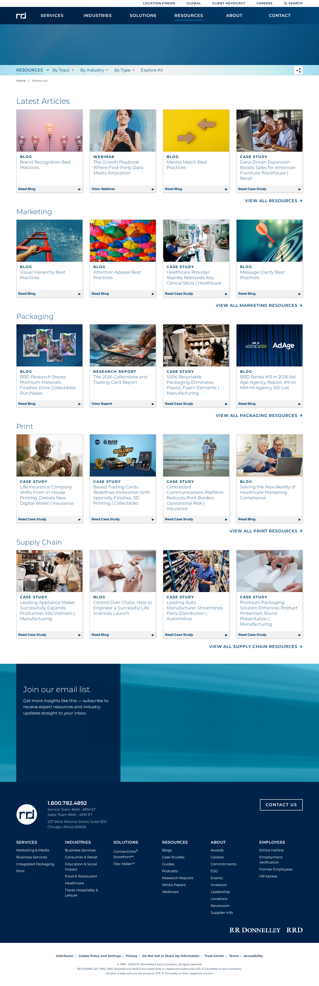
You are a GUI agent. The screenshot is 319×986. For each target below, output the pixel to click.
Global (194, 3)
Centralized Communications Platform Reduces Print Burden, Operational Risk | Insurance (195, 497)
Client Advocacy (228, 3)
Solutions (125, 842)
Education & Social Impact (81, 866)
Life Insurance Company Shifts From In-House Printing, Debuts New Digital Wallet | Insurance (47, 495)
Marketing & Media (32, 850)
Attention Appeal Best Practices (117, 275)
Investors (219, 885)
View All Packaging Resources (257, 415)
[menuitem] (52, 17)
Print (20, 871)
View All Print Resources (264, 531)
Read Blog (50, 189)
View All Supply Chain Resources (253, 646)
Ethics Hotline (271, 850)
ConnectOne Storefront (125, 854)
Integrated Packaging (35, 864)
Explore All (152, 70)
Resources (29, 70)
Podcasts (170, 871)
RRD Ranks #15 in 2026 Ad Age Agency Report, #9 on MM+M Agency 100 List (268, 382)
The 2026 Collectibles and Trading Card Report (120, 379)
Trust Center (214, 956)
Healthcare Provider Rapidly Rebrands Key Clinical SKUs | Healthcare (194, 278)
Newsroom (220, 906)
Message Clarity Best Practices (262, 275)
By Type (122, 70)
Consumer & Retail (81, 857)
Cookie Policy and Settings (100, 956)
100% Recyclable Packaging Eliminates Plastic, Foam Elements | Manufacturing (193, 385)
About (218, 842)
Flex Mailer (124, 864)
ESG (214, 871)
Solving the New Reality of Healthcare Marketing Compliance (267, 492)
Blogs (167, 850)
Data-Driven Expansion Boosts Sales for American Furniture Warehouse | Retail (268, 170)
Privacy (131, 956)
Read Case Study (270, 189)
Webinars (170, 892)
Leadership (220, 892)
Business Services (31, 857)
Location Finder (159, 3)
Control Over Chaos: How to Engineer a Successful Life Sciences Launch (122, 608)
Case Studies (173, 857)
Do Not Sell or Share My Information (170, 956)
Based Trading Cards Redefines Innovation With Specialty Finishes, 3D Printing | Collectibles (121, 495)
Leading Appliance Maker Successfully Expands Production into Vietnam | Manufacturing (47, 610)
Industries (78, 842)
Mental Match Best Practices (187, 164)
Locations (219, 899)
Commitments (224, 864)
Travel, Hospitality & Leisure (81, 892)
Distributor (65, 956)
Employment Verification (271, 859)
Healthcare (74, 883)
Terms (234, 956)
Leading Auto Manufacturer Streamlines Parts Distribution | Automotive (195, 610)
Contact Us (281, 804)
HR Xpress (268, 876)
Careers (265, 3)
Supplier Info (222, 913)
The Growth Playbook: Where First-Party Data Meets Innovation (118, 167)
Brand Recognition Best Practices (45, 164)
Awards (217, 850)
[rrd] (21, 16)
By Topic (61, 70)
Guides (168, 864)
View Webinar (124, 189)
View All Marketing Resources (257, 305)
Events (217, 878)
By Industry (92, 70)
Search (296, 3)
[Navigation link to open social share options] (298, 70)
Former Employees (276, 869)
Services (26, 842)
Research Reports (177, 878)
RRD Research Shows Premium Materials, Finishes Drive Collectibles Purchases (48, 385)
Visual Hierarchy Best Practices (42, 275)
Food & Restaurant (81, 876)
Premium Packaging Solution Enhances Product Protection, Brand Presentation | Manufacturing (269, 613)
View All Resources (271, 200)
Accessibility (253, 956)
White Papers (174, 885)
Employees (272, 842)
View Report (124, 404)
